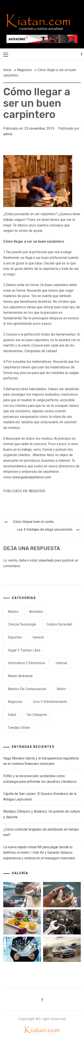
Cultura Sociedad (59, 624)
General (38, 637)
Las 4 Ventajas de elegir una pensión (44, 529)
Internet (61, 663)
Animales (36, 612)
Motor (61, 689)
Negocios (37, 491)
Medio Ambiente (20, 676)
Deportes (15, 637)
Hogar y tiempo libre (24, 650)
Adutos (13, 612)
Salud (12, 715)
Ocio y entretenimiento (50, 702)
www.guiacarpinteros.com (31, 477)
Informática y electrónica (26, 663)
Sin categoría (37, 715)
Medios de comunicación (27, 689)
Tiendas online (19, 728)
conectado (46, 560)
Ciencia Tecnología (22, 624)
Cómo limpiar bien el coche (33, 522)
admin (7, 134)
